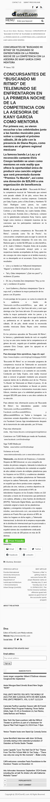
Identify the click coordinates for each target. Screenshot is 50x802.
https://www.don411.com (20, 636)
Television (17, 562)
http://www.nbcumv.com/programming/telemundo (28, 432)
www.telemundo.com (36, 454)
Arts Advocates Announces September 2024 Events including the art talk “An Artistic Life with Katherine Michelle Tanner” (24, 773)
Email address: (9, 654)
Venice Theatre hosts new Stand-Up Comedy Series (25, 731)
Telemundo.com (38, 418)
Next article (41, 569)
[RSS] (41, 7)
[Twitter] (37, 7)
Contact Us (16, 2)
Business (9, 562)
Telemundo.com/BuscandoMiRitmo (17, 305)
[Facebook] (33, 7)
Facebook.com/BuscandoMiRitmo (17, 412)
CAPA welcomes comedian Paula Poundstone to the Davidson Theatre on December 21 (24, 762)
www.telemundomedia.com (14, 454)
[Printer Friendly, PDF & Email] (14, 541)
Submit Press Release (32, 2)
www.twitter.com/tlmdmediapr (22, 447)
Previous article (11, 569)
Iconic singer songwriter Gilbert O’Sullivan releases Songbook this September (24, 677)
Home (14, 31)
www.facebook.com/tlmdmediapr (17, 439)
